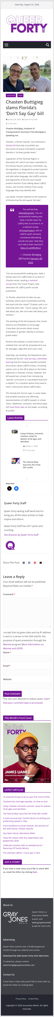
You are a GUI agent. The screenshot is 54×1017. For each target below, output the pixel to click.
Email (7, 665)
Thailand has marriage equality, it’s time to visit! (25, 801)
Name (7, 652)
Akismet (7, 644)
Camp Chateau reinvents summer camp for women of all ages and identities (31, 437)
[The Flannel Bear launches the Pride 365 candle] (16, 461)
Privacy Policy (21, 999)
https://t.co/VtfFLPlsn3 (30, 248)
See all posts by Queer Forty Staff (21, 534)
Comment (9, 594)
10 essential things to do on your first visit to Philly (26, 797)
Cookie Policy (33, 999)
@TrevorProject (27, 230)
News (20, 95)
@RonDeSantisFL (26, 213)
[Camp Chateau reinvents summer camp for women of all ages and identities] (15, 431)
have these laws (17, 407)
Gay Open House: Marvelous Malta (19, 833)
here (35, 872)
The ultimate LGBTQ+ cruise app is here (21, 852)
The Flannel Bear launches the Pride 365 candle (31, 465)
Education (11, 95)
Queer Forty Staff (30, 119)
